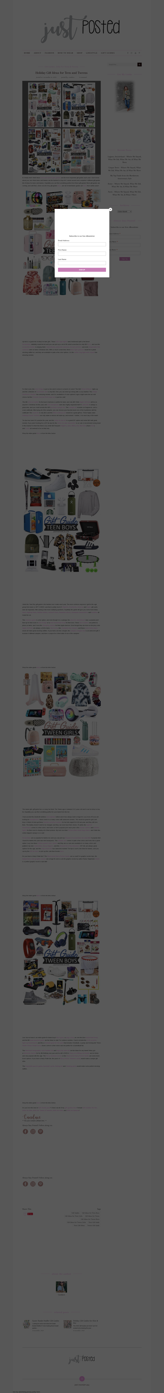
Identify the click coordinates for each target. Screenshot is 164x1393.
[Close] (110, 209)
